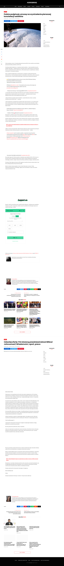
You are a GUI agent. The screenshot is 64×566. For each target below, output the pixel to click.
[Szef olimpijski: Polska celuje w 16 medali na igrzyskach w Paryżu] (9, 522)
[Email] (1, 64)
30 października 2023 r (32, 90)
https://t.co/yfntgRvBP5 (18, 110)
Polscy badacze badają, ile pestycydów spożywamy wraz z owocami (22, 310)
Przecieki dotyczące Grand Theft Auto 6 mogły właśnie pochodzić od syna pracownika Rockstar (13, 512)
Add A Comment (22, 552)
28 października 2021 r (28, 112)
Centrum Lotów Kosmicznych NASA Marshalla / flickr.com (23, 253)
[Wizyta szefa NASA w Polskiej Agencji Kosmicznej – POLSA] (9, 305)
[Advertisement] (22, 55)
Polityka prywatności (46, 46)
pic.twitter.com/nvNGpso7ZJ (12, 88)
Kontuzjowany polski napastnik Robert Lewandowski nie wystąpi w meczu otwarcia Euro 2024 (9, 544)
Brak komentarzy (12, 18)
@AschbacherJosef (14, 137)
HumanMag (30, 562)
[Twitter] (1, 54)
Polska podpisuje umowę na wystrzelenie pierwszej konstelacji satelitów (31, 512)
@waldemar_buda (14, 85)
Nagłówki (20, 6)
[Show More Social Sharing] (25, 21)
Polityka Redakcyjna (46, 45)
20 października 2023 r (25, 155)
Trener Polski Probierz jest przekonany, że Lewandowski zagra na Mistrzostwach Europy (22, 544)
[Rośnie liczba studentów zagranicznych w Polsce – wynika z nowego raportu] (22, 320)
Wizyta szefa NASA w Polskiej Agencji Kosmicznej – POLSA (9, 310)
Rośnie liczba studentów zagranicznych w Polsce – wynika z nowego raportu (22, 326)
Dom (15, 6)
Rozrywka (47, 6)
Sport (42, 6)
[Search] (59, 7)
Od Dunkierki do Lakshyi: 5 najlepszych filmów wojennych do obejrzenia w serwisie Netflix (32, 295)
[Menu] (4, 7)
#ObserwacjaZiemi (10, 133)
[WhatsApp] (1, 62)
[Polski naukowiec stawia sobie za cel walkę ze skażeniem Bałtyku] (9, 320)
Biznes (29, 6)
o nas (44, 40)
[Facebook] (1, 52)
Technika (38, 6)
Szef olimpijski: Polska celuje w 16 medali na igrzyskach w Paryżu (9, 527)
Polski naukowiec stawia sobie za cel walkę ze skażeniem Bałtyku (9, 326)
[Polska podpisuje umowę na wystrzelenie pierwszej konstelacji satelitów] (22, 35)
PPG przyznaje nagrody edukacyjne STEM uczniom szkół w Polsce (34, 326)
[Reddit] (1, 59)
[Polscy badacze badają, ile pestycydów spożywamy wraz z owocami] (22, 305)
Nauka (33, 6)
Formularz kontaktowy (46, 42)
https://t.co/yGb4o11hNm (12, 139)
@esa (24, 134)
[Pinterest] (1, 57)
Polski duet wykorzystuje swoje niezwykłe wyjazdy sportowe (34, 527)
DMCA (44, 43)
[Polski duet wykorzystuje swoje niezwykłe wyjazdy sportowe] (35, 522)
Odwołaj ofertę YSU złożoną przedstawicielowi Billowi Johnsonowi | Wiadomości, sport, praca (14, 295)
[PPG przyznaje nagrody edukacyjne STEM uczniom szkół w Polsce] (35, 320)
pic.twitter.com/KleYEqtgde (22, 139)
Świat (25, 6)
